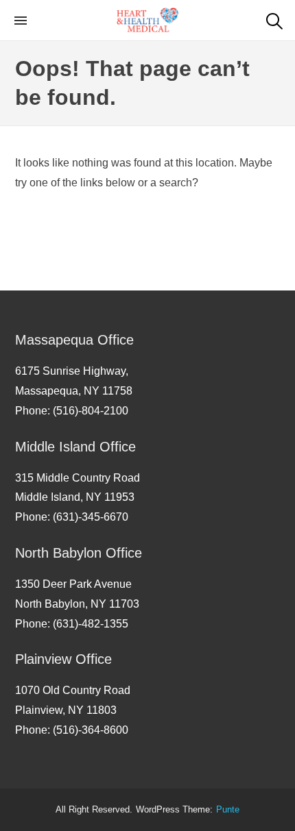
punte (227, 810)
